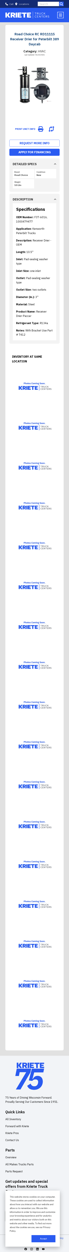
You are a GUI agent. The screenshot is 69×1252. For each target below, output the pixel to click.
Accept (43, 1238)
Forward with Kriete (17, 1126)
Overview (10, 1157)
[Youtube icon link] (43, 1249)
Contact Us (12, 1140)
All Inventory (13, 1119)
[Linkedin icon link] (37, 1249)
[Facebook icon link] (25, 1249)
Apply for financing (34, 152)
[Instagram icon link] (31, 1249)
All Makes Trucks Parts (19, 1164)
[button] (22, 4)
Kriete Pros (12, 1133)
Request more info (35, 143)
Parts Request (14, 1171)
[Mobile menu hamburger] (60, 15)
